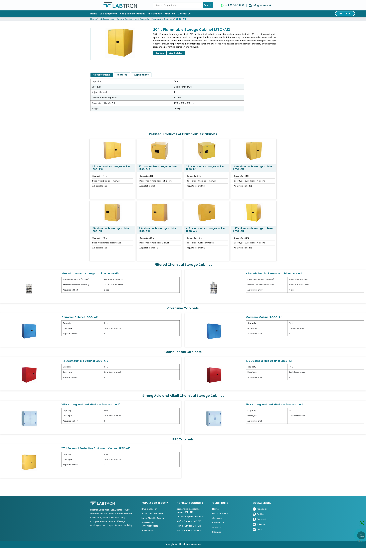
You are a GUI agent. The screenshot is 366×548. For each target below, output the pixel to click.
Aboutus (216, 527)
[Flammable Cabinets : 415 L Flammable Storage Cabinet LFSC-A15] (206, 213)
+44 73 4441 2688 (234, 5)
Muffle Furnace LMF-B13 (189, 525)
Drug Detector (149, 508)
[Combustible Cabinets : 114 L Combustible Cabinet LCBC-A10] (29, 374)
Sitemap (216, 531)
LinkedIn (261, 524)
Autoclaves (148, 530)
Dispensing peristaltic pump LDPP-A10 (188, 510)
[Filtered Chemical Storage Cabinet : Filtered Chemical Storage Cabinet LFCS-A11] (214, 287)
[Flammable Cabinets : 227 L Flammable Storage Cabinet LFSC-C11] (253, 213)
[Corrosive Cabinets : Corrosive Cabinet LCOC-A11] (214, 331)
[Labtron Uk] (120, 5)
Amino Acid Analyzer (152, 513)
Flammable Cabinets (163, 18)
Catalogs (217, 518)
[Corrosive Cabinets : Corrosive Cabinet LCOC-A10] (29, 331)
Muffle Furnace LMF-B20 (189, 530)
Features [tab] (122, 74)
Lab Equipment (108, 13)
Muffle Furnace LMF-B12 (189, 521)
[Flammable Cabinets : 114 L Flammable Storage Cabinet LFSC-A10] (112, 151)
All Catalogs (155, 13)
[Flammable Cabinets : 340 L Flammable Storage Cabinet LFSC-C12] (253, 151)
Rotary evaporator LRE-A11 (190, 516)
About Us (170, 13)
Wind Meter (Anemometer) (150, 524)
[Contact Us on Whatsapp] (362, 520)
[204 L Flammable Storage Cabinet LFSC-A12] (120, 44)
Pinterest (261, 519)
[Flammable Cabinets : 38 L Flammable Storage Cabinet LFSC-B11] (206, 151)
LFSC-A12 (181, 18)
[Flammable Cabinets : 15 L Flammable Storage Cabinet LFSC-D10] (159, 151)
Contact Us (218, 522)
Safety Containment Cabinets (133, 18)
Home (93, 13)
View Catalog (176, 53)
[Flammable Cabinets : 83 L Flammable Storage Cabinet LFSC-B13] (159, 213)
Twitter (260, 514)
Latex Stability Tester (153, 518)
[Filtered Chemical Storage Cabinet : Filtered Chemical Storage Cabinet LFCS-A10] (29, 287)
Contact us (184, 13)
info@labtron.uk (262, 5)
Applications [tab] (141, 74)
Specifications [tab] (101, 74)
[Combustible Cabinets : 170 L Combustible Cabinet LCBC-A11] (214, 374)
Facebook (262, 508)
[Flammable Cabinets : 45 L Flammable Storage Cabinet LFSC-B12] (112, 213)
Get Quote (345, 13)
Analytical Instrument (132, 13)
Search (207, 5)
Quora (260, 529)
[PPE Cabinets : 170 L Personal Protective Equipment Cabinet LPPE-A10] (29, 462)
